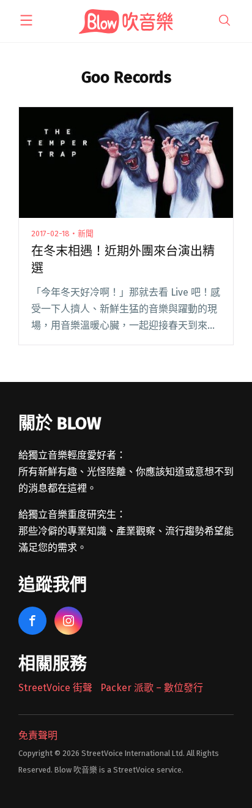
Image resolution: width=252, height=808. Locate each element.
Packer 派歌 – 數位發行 (151, 688)
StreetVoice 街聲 (55, 688)
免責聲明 (37, 735)
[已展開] (26, 20)
